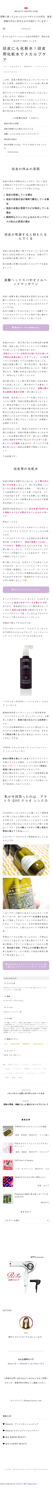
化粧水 (24, 1152)
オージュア (20, 1073)
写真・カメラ (43, 1186)
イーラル (25, 1064)
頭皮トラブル (13, 1064)
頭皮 (20, 1077)
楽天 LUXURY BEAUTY (16, 1444)
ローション (31, 1073)
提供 (17, 1135)
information (13, 152)
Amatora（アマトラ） (11, 1012)
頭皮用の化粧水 (10, 139)
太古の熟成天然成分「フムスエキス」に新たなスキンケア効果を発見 (25, 927)
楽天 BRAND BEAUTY (15, 1437)
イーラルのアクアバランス (16, 527)
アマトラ (36, 1069)
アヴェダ (17, 1069)
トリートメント (42, 66)
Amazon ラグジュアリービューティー (22, 1431)
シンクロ (8, 1073)
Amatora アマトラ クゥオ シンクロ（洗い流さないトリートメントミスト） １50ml (26, 965)
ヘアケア (42, 1073)
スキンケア (44, 1152)
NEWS (24, 1135)
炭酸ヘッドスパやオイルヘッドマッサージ (21, 134)
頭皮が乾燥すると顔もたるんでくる (18, 129)
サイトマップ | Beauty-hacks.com (26, 1401)
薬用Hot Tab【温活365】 (27, 327)
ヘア (5, 66)
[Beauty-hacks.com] (26, 12)
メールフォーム (32, 1378)
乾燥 (13, 1077)
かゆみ (7, 1069)
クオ (44, 1069)
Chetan (19, 1484)
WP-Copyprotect (30, 1484)
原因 (7, 1077)
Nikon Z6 (12, 1364)
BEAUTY (28, 66)
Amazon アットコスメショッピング (21, 1424)
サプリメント (27, 1169)
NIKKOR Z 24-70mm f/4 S (32, 1364)
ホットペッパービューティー (27, 590)
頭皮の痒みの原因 (11, 124)
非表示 (34, 118)
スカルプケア (15, 66)
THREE (27, 1069)
